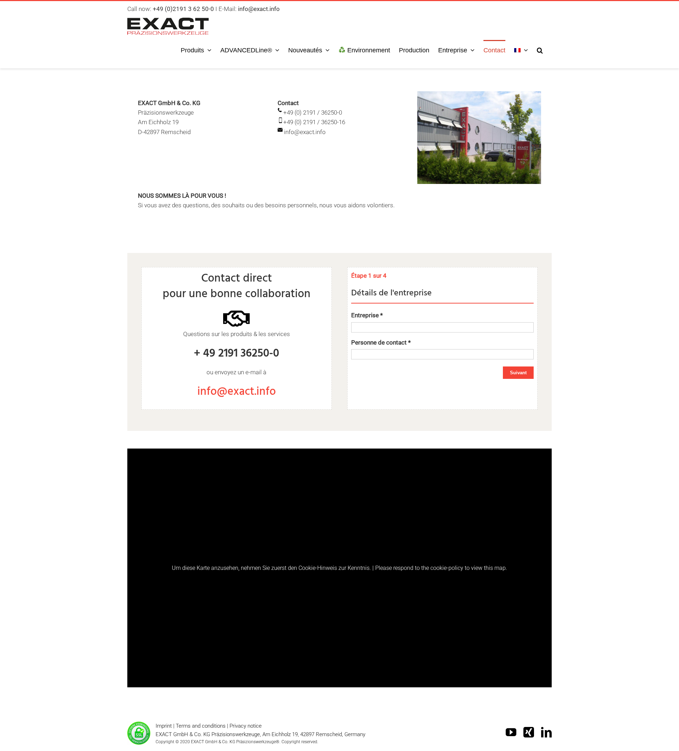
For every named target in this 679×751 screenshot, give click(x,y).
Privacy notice (246, 726)
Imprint (164, 726)
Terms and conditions (201, 726)
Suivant (518, 372)
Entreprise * (367, 315)
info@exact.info (236, 392)
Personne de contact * (381, 342)
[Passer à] (521, 49)
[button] (540, 49)
